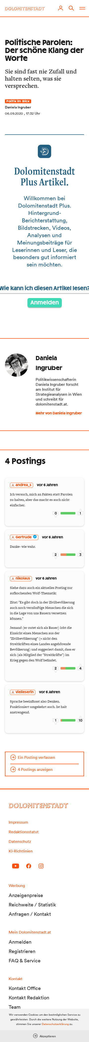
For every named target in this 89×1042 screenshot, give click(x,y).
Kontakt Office (25, 988)
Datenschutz (20, 841)
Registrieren (22, 951)
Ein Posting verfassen (36, 757)
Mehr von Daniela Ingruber (59, 413)
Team (15, 1007)
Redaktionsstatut (24, 831)
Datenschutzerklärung (55, 1024)
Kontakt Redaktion (29, 998)
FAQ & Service (25, 961)
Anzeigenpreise (26, 895)
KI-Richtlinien (21, 850)
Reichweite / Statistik (32, 905)
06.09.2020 (14, 113)
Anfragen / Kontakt (30, 914)
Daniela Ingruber (18, 107)
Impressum (18, 822)
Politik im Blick (18, 101)
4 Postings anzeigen (35, 769)
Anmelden (44, 302)
